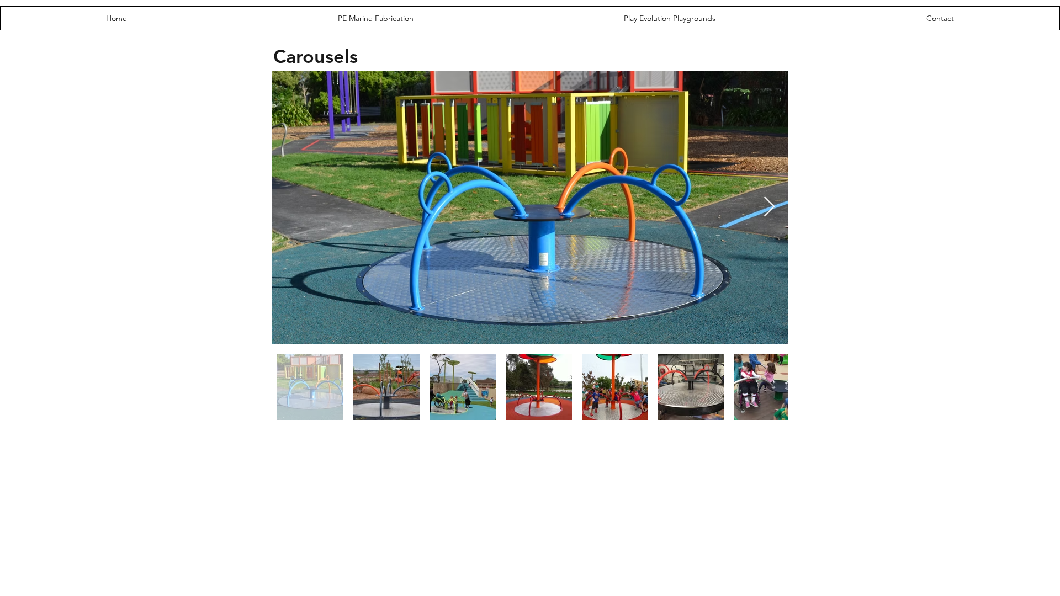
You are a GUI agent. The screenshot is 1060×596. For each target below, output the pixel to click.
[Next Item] (769, 207)
